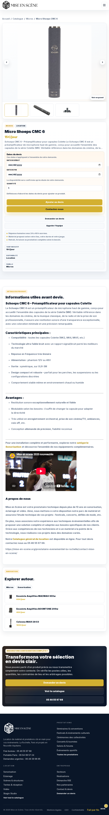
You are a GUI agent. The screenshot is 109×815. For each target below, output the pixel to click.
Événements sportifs (67, 750)
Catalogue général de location (30, 539)
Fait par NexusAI (96, 809)
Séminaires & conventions (70, 728)
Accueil (6, 19)
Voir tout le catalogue (13, 797)
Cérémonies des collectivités (71, 737)
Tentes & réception (12, 785)
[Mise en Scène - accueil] (20, 5)
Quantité (11, 184)
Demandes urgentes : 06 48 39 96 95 (21, 759)
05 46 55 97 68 (54, 699)
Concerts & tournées (67, 741)
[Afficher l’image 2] (42, 110)
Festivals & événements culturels (73, 733)
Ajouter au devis (55, 202)
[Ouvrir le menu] (104, 5)
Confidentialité (78, 810)
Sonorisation (24, 587)
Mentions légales (54, 810)
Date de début (13, 160)
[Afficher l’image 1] (16, 110)
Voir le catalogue (54, 691)
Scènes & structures (13, 780)
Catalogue (18, 19)
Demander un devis (54, 219)
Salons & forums (65, 746)
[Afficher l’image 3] (67, 110)
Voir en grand (97, 97)
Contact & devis (65, 789)
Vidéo (6, 789)
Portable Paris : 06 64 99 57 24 (18, 755)
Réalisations (63, 776)
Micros (29, 19)
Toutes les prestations (67, 754)
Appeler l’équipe (54, 226)
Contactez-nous (54, 209)
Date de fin (12, 170)
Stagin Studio (10, 793)
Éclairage (8, 776)
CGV (67, 810)
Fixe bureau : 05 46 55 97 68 (17, 751)
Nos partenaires (65, 785)
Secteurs (61, 772)
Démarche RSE (64, 780)
